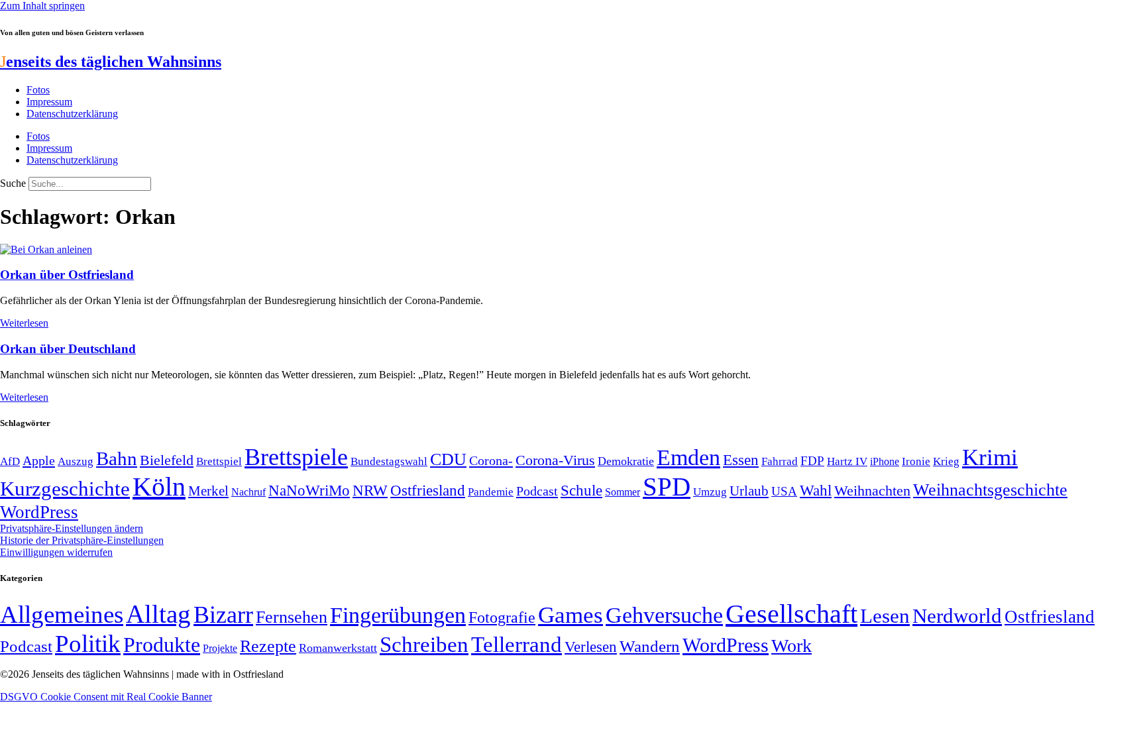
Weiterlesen (24, 323)
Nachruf (248, 492)
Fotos (38, 89)
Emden (688, 457)
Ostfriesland (427, 490)
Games (570, 615)
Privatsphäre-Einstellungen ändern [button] (71, 528)
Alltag (158, 614)
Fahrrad (779, 461)
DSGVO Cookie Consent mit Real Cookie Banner (106, 696)
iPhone (884, 462)
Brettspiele (296, 457)
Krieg (946, 461)
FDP (812, 461)
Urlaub (749, 491)
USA (784, 491)
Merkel (208, 491)
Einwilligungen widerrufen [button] (56, 552)
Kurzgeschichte (65, 488)
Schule (581, 490)
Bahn (116, 458)
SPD (666, 486)
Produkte (161, 645)
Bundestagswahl (389, 461)
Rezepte (268, 646)
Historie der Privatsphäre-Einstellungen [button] (82, 540)
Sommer (622, 492)
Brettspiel (219, 461)
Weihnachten (872, 490)
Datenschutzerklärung (72, 113)
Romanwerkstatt (338, 648)
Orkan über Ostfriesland (67, 275)
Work (791, 645)
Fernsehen (291, 617)
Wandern (650, 646)
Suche (13, 183)
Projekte (220, 648)
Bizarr (223, 615)
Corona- (491, 460)
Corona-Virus (555, 460)
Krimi (990, 457)
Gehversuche (664, 615)
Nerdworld (957, 615)
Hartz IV (847, 461)
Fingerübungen (398, 615)
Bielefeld (166, 460)
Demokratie (626, 461)
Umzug (710, 492)
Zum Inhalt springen (42, 5)
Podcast (537, 491)
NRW (370, 490)
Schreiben (424, 645)
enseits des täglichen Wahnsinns (110, 61)
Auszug (75, 461)
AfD (10, 461)
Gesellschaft (791, 614)
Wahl (816, 490)
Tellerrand (516, 645)
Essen (741, 460)
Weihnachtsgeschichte (990, 490)
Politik (88, 643)
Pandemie (491, 492)
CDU (448, 459)
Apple (39, 460)
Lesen (885, 615)
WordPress (39, 512)
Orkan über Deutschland (68, 349)
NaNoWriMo (309, 490)
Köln (159, 487)
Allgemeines (61, 614)
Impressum (49, 101)
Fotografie (501, 617)
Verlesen (591, 646)
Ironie (916, 461)
